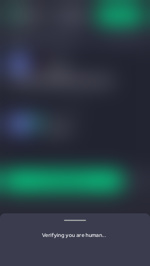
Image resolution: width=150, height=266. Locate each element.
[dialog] (75, 133)
